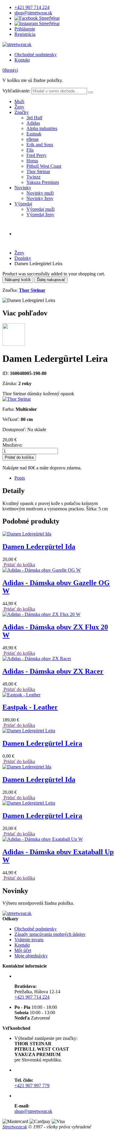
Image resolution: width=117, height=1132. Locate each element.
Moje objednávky (31, 955)
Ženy (19, 106)
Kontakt (22, 59)
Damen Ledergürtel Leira (42, 743)
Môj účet (22, 950)
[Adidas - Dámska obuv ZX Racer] (36, 658)
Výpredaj (23, 203)
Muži (19, 101)
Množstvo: (12, 445)
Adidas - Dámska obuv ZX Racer (53, 671)
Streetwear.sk (14, 1126)
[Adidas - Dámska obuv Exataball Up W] (42, 839)
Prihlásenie (24, 28)
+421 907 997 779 (32, 1085)
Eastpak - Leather (30, 707)
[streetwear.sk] (17, 44)
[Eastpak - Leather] (21, 694)
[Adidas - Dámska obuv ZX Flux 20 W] (41, 614)
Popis (19, 477)
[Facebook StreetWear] (37, 18)
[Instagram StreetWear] (37, 23)
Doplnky (22, 258)
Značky (21, 112)
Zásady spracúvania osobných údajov (50, 934)
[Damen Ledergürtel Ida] (26, 533)
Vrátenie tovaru (29, 939)
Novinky (22, 187)
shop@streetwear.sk (33, 12)
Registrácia (24, 34)
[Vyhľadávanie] (90, 92)
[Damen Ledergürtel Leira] (28, 730)
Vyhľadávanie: (16, 90)
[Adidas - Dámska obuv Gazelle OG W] (41, 570)
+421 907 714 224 (32, 7)
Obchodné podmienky (35, 54)
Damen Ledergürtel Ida (38, 546)
